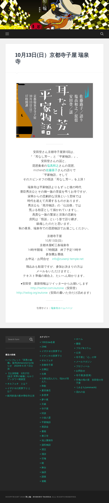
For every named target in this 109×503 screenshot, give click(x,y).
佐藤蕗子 (52, 170)
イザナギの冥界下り (52, 351)
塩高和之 (53, 165)
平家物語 (46, 422)
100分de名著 (48, 342)
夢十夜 (45, 399)
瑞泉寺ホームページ (61, 308)
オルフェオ (47, 360)
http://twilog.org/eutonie (32, 292)
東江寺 (45, 436)
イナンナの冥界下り (52, 355)
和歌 (44, 386)
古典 (44, 374)
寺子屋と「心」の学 (86, 357)
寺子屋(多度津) (83, 375)
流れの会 (80, 392)
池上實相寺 (47, 440)
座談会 (45, 426)
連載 (44, 481)
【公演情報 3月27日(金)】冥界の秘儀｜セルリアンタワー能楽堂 (20, 376)
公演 (78, 352)
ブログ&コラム (83, 348)
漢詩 (44, 454)
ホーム (79, 339)
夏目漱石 (46, 390)
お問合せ (80, 370)
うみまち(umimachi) (86, 387)
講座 (44, 476)
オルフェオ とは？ (17, 383)
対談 (44, 413)
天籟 (44, 404)
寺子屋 (45, 408)
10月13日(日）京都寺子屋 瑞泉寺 (52, 58)
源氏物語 (46, 445)
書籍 (44, 431)
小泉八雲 (46, 417)
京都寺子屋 (47, 365)
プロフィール (83, 366)
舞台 (44, 467)
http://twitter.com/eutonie (47, 288)
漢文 (44, 449)
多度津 (45, 395)
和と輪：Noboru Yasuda (38, 497)
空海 (44, 458)
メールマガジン (84, 361)
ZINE (44, 346)
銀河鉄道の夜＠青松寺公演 (20, 395)
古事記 (45, 369)
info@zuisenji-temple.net (68, 259)
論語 (44, 472)
